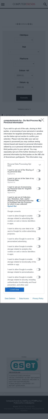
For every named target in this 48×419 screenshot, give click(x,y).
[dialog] (24, 209)
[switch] (38, 170)
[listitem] (24, 165)
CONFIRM (14, 290)
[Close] (43, 120)
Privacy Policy (38, 298)
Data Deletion (10, 298)
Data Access (24, 298)
